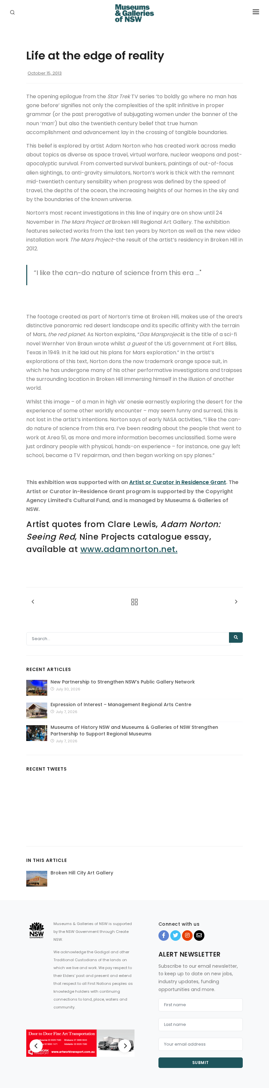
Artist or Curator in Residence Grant (177, 482)
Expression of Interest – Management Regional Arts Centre (121, 704)
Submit (200, 1062)
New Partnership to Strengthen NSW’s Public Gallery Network (123, 682)
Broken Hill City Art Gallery (82, 872)
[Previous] (36, 1046)
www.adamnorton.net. (129, 549)
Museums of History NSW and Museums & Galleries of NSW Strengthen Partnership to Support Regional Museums (134, 730)
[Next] (124, 1046)
